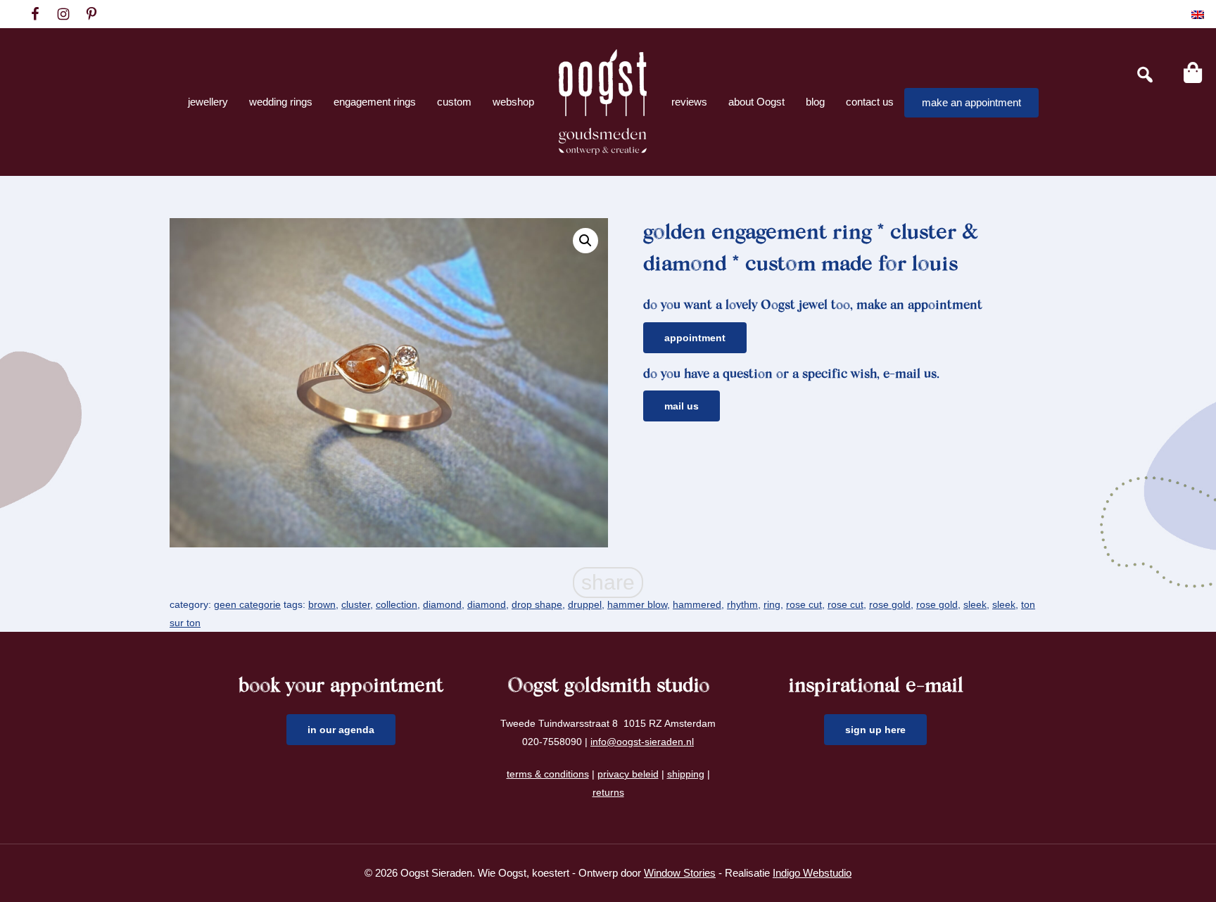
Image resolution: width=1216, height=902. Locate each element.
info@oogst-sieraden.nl (642, 741)
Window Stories (680, 873)
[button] (585, 240)
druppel (585, 604)
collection (396, 604)
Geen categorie (247, 604)
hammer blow (637, 604)
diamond (442, 604)
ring (772, 604)
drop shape (537, 604)
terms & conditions (548, 774)
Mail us (681, 406)
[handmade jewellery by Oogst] (603, 102)
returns (608, 792)
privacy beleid (628, 774)
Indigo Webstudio (812, 873)
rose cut (804, 604)
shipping (685, 774)
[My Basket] (1193, 72)
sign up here (875, 729)
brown (322, 604)
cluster (355, 604)
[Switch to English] (1197, 14)
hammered (697, 604)
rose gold (890, 604)
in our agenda (341, 729)
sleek (975, 604)
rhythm (742, 604)
